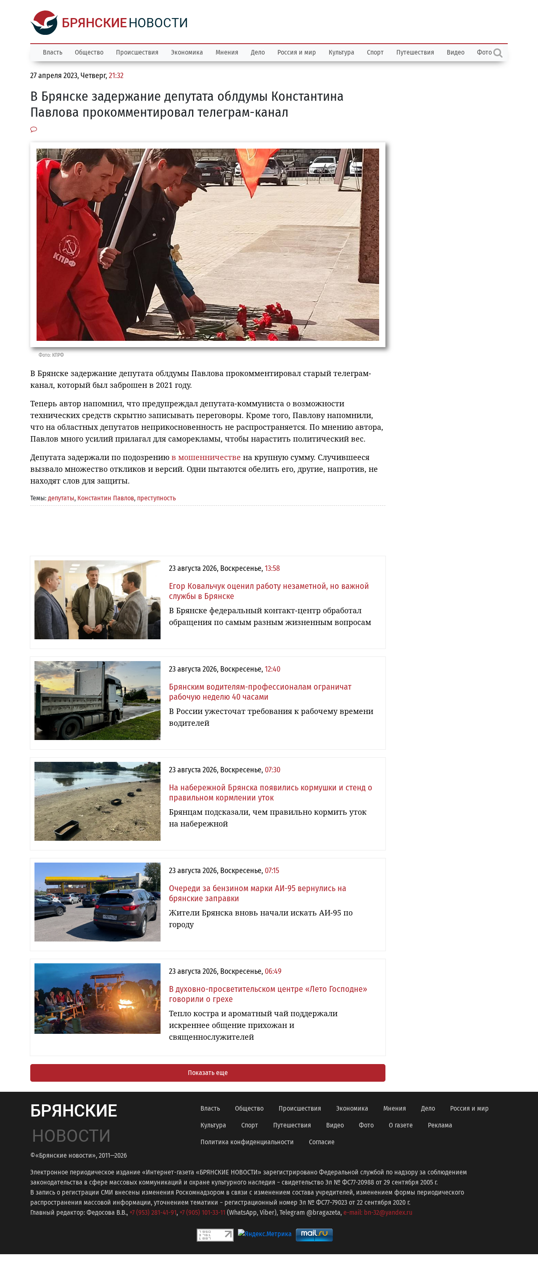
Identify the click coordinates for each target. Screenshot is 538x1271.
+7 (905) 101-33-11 (202, 1212)
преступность (156, 498)
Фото (366, 1125)
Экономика (187, 52)
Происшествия (137, 52)
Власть (52, 52)
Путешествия (415, 52)
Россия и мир (296, 52)
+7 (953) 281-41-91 (153, 1212)
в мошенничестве (206, 457)
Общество (89, 52)
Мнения (227, 52)
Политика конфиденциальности (247, 1142)
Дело (258, 52)
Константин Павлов (105, 498)
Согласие (322, 1142)
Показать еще (208, 1073)
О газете (401, 1125)
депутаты (61, 498)
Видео (455, 52)
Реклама (440, 1125)
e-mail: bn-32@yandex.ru (377, 1212)
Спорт (375, 52)
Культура (341, 52)
